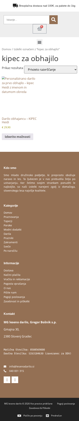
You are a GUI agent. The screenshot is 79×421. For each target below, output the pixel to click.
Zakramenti (11, 242)
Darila (7, 234)
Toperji (8, 221)
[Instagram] (15, 379)
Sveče (7, 246)
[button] (40, 42)
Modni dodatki (12, 229)
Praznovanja (11, 217)
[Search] (53, 19)
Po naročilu (10, 250)
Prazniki (8, 238)
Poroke (8, 225)
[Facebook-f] (7, 379)
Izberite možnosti (17, 137)
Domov (6, 49)
